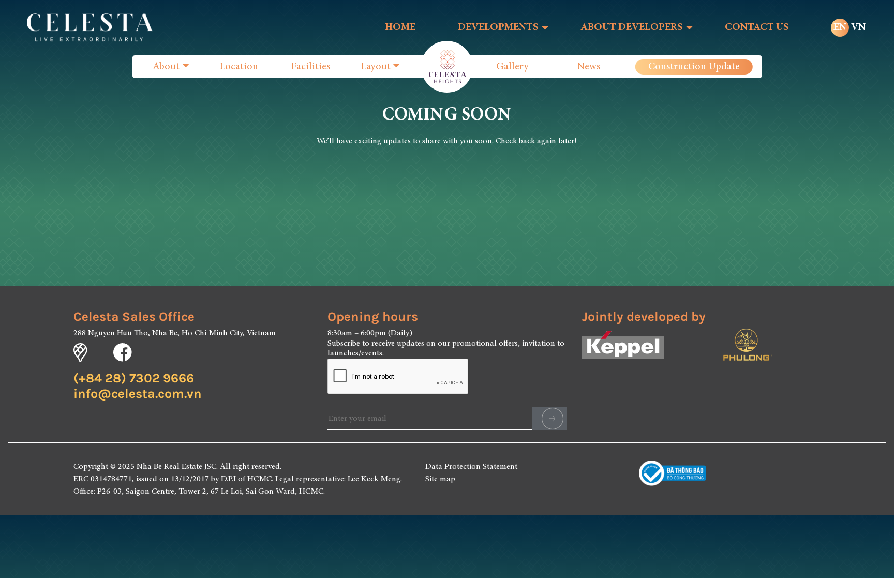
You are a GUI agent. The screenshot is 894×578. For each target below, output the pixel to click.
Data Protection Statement (471, 467)
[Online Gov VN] (672, 479)
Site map (440, 479)
